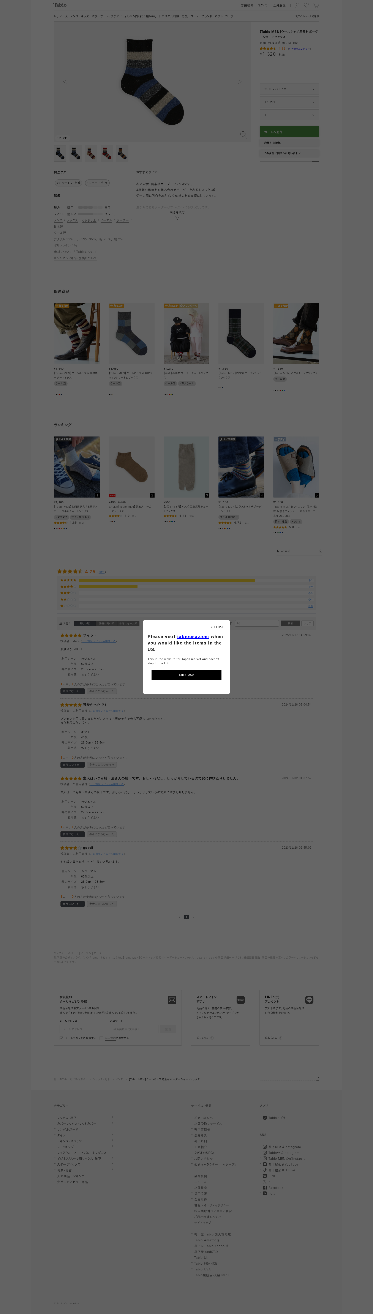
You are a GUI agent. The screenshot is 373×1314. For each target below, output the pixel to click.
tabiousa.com (193, 636)
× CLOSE (217, 627)
